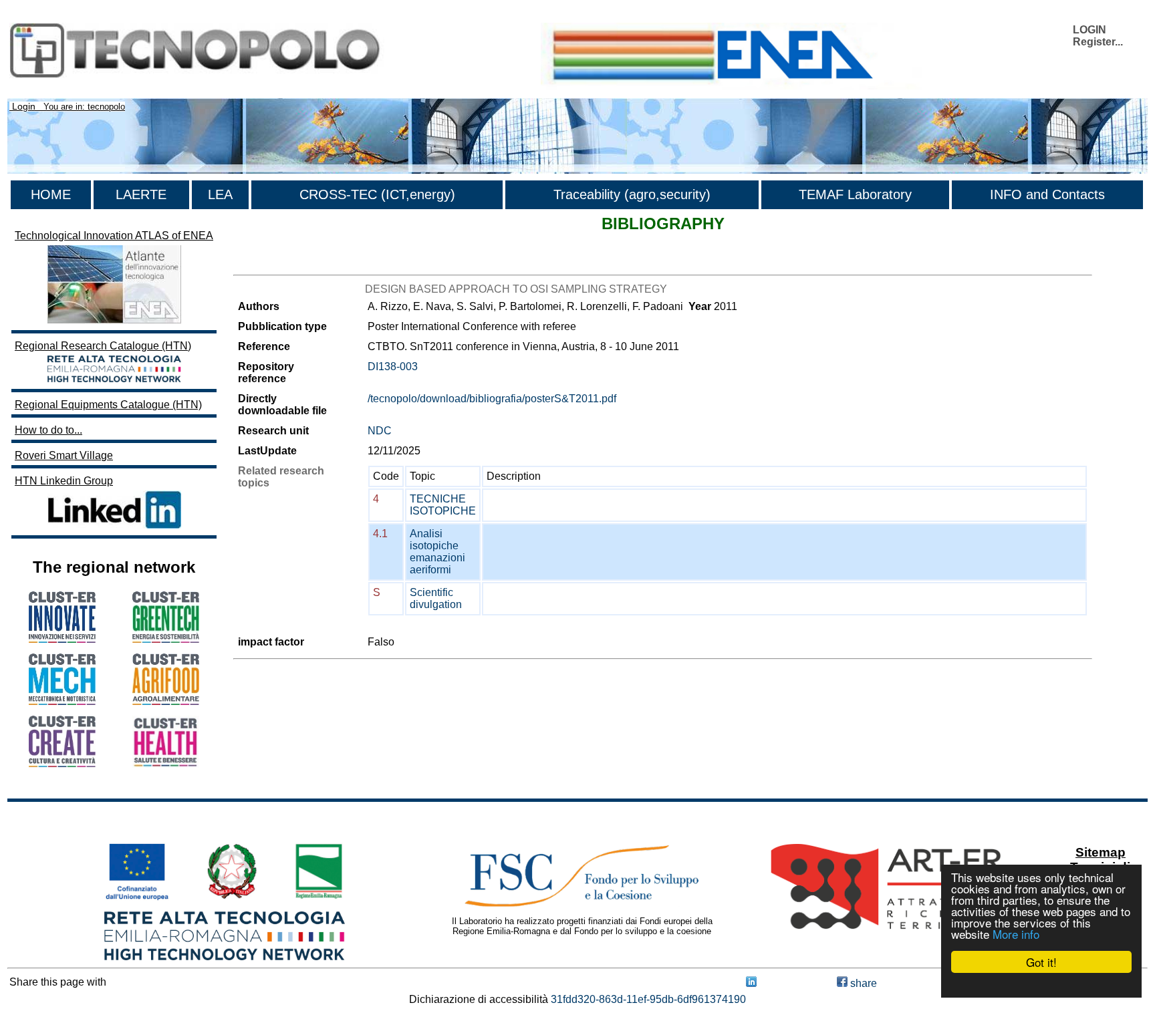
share (862, 983)
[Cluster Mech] (62, 701)
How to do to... (48, 430)
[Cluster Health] (165, 764)
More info (1016, 933)
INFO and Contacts (1047, 194)
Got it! (1041, 962)
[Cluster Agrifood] (165, 701)
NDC (380, 430)
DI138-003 (393, 366)
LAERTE (141, 194)
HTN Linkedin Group (64, 480)
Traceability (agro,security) (632, 194)
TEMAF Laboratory (855, 194)
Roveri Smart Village (64, 455)
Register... (1098, 41)
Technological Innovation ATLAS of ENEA (114, 235)
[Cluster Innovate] (62, 639)
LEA (220, 194)
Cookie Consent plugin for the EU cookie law (1041, 985)
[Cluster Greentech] (165, 639)
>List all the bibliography (291, 263)
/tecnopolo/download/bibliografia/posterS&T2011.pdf (492, 398)
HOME (51, 194)
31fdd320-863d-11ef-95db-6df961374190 (648, 999)
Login (23, 106)
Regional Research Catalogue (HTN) (103, 345)
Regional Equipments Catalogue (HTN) (108, 404)
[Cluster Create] (62, 763)
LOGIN (1089, 29)
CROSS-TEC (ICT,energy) (377, 194)
